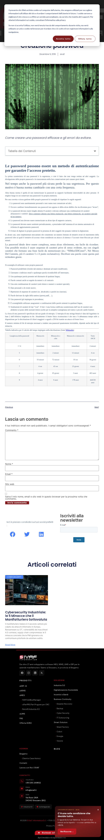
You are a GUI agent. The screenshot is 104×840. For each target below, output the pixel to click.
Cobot (59, 731)
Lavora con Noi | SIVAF (29, 767)
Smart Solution (60, 722)
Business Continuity (62, 699)
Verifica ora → (67, 831)
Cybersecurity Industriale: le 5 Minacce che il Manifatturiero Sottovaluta (26, 616)
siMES (22, 695)
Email (8, 474)
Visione (60, 741)
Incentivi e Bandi (61, 694)
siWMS (23, 690)
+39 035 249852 (33, 782)
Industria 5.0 (59, 685)
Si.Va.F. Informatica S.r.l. (36, 820)
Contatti (23, 763)
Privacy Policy (52, 826)
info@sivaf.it (31, 790)
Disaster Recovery (64, 704)
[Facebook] (22, 673)
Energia (60, 736)
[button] (95, 151)
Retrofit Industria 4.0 (31, 709)
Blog (57, 749)
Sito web (9, 484)
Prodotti (25, 680)
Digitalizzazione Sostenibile (66, 690)
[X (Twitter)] (41, 673)
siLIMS (22, 714)
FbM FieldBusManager (31, 700)
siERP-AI (23, 686)
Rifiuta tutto (85, 39)
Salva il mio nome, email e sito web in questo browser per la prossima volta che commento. (46, 498)
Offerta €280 (26, 723)
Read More (10, 645)
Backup (60, 708)
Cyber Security (63, 713)
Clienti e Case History (31, 758)
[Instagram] (28, 673)
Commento (11, 430)
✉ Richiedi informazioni (52, 832)
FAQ (21, 718)
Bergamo (23, 754)
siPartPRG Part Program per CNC (35, 704)
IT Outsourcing (63, 718)
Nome (9, 464)
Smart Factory (63, 727)
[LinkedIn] (35, 673)
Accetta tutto (63, 39)
